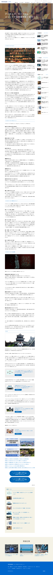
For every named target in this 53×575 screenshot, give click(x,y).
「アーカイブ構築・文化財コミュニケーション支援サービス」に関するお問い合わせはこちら (20, 473)
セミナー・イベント (33, 2)
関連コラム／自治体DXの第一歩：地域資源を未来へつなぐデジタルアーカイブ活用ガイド (17, 464)
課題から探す (16, 2)
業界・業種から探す (27, 2)
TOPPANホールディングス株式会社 (46, 2)
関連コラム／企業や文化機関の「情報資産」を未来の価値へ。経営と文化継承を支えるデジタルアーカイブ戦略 (20, 467)
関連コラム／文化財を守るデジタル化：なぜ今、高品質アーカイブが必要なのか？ (16, 460)
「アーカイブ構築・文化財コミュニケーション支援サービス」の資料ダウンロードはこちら (20, 479)
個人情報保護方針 (14, 568)
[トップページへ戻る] (6, 1)
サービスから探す (21, 2)
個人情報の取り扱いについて (19, 568)
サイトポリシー (9, 568)
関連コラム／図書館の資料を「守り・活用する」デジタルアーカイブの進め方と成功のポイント (18, 462)
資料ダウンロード (39, 2)
